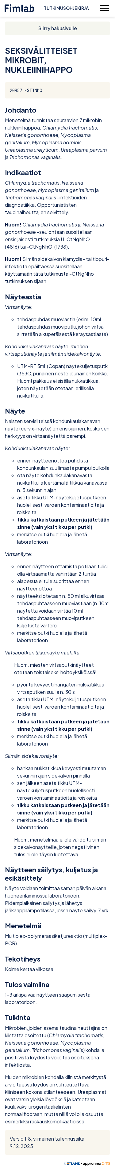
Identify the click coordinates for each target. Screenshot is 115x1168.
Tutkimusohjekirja (66, 8)
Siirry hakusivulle (57, 28)
